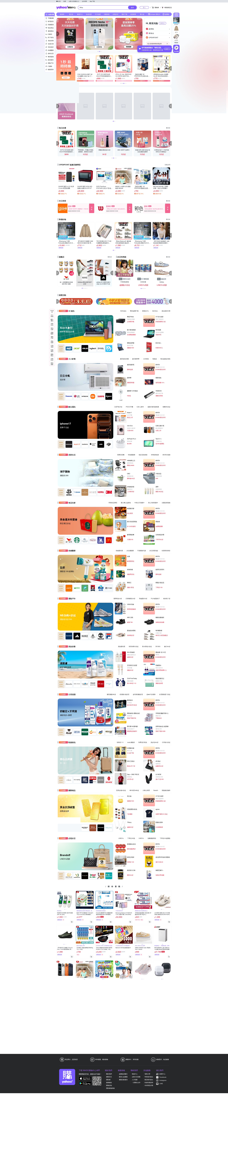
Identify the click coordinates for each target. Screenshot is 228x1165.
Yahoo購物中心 (66, 7)
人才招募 (135, 1080)
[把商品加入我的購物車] (72, 922)
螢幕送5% (145, 311)
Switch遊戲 (83, 1010)
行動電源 (151, 1010)
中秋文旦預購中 (139, 503)
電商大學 (147, 1074)
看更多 (176, 42)
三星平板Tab (118, 407)
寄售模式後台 (149, 1077)
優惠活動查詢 (123, 1080)
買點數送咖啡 (166, 790)
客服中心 (135, 1074)
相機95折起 (166, 407)
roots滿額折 (131, 742)
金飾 (135, 1010)
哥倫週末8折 (143, 598)
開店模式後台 (149, 1080)
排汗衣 (94, 1010)
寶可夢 (125, 1010)
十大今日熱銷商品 (68, 1000)
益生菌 (130, 1010)
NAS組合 (123, 311)
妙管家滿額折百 (138, 694)
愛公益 (142, 14)
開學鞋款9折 (118, 598)
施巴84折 (167, 646)
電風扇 (154, 359)
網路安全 (109, 1077)
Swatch (155, 790)
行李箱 (104, 1010)
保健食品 (136, 1000)
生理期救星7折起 (164, 694)
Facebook (162, 1077)
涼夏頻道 (106, 14)
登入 (144, 7)
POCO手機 (129, 407)
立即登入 (162, 23)
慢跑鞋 (158, 1010)
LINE (161, 1083)
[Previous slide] (57, 900)
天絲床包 (71, 1010)
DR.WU (158, 646)
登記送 (71, 14)
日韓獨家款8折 (130, 598)
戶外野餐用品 (106, 1000)
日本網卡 (109, 1010)
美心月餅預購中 (153, 503)
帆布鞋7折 (166, 598)
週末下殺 (124, 14)
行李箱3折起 (166, 742)
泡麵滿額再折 (152, 838)
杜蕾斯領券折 (166, 551)
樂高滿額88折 (111, 694)
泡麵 (142, 1000)
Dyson (115, 1010)
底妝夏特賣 (121, 646)
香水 (159, 1000)
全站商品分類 (149, 1085)
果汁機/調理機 (97, 1000)
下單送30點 (131, 838)
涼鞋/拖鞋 (147, 1000)
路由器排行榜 (166, 311)
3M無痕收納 (155, 455)
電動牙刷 (140, 1010)
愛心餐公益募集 (126, 503)
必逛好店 (115, 14)
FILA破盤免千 (155, 598)
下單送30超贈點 (165, 838)
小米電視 (146, 359)
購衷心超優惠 (123, 1077)
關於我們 (109, 1074)
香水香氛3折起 (147, 646)
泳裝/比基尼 (129, 1000)
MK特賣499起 (134, 790)
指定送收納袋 (143, 455)
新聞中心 (162, 1074)
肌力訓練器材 (121, 1000)
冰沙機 (120, 1010)
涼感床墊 (65, 1010)
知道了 (167, 49)
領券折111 (120, 742)
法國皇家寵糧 (166, 503)
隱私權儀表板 (110, 1088)
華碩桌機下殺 (134, 311)
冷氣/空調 (77, 1000)
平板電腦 (153, 1000)
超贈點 (167, 14)
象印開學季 (135, 359)
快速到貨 (89, 14)
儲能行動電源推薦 (153, 407)
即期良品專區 (113, 503)
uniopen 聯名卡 (155, 14)
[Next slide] (73, 900)
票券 (99, 1010)
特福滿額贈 (131, 455)
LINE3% (121, 838)
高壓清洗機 (120, 455)
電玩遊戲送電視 (165, 359)
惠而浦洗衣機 (124, 359)
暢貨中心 (80, 14)
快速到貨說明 (149, 1082)
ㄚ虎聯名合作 (136, 1082)
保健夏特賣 (119, 551)
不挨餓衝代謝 (141, 551)
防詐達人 (155, 311)
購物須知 (109, 1085)
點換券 (62, 14)
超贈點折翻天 (123, 1074)
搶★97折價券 (151, 694)
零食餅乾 (113, 1000)
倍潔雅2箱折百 (124, 694)
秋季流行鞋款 (142, 742)
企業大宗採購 (136, 1077)
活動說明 (167, 165)
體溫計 (146, 1010)
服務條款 (109, 1082)
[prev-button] (57, 301)
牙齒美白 (88, 1000)
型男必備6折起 (121, 790)
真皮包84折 (154, 742)
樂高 (77, 1010)
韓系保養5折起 (133, 646)
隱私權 (108, 1080)
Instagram (162, 1080)
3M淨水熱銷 (166, 455)
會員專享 (133, 14)
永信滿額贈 (130, 551)
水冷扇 (89, 1010)
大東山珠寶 (146, 790)
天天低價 (98, 14)
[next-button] (170, 301)
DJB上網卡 (140, 407)
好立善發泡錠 (154, 551)
